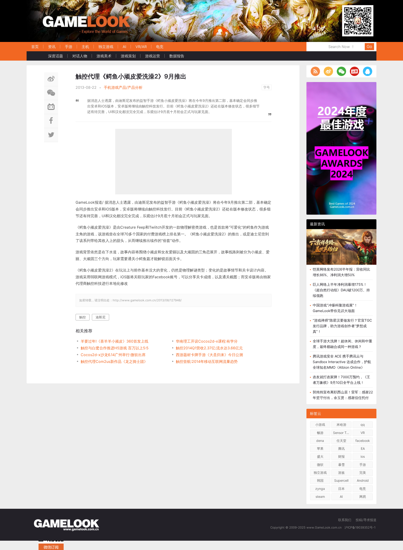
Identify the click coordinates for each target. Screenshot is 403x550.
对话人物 (79, 56)
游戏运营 (152, 56)
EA (363, 448)
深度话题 (55, 56)
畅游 (320, 433)
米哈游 (341, 424)
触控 (82, 317)
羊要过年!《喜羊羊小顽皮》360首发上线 (114, 341)
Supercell (341, 480)
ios (363, 456)
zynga (320, 489)
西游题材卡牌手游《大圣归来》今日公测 (209, 354)
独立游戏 (105, 46)
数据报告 (176, 56)
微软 (320, 465)
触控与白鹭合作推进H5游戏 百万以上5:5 (115, 348)
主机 (85, 46)
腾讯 (341, 448)
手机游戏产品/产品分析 (123, 87)
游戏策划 (128, 56)
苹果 (320, 448)
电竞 (159, 46)
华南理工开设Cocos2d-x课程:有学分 (207, 341)
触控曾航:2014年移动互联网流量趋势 (207, 361)
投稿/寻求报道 (366, 520)
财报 (341, 456)
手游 (68, 46)
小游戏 (320, 424)
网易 (362, 496)
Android (363, 480)
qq (363, 424)
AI (124, 46)
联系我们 (344, 520)
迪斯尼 (100, 317)
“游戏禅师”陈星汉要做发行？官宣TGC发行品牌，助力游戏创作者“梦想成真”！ (342, 326)
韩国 (320, 480)
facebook (362, 441)
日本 (341, 489)
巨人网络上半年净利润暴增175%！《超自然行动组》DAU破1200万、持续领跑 (341, 290)
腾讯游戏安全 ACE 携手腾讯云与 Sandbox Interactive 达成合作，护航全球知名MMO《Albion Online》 (342, 362)
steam (320, 496)
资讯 (52, 46)
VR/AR (141, 46)
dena (320, 441)
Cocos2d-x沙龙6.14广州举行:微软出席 (113, 354)
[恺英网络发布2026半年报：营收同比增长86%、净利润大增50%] (341, 247)
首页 (35, 46)
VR (363, 433)
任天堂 (341, 441)
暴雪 (341, 465)
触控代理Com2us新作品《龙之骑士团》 (114, 361)
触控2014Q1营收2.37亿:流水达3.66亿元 (209, 348)
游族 (341, 472)
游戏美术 (104, 56)
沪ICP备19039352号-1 (360, 527)
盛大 (320, 456)
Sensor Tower (342, 433)
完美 (362, 472)
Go (369, 46)
